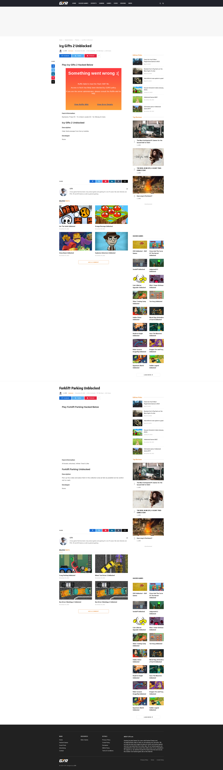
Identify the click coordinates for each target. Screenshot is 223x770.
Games (109, 3)
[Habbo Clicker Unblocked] (140, 311)
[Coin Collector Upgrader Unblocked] (140, 279)
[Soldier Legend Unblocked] (156, 359)
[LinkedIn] (53, 74)
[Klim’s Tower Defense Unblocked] (156, 279)
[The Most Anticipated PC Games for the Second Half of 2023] (148, 129)
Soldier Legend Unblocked (154, 367)
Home (74, 3)
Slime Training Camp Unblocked (139, 302)
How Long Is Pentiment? (144, 196)
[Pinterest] (53, 78)
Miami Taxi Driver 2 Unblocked (105, 575)
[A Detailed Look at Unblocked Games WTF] (137, 109)
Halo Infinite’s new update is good (153, 78)
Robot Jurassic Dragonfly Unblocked (139, 350)
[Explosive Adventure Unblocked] (111, 241)
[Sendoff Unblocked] (140, 263)
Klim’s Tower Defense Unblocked (156, 286)
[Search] (163, 3)
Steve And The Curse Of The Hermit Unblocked (156, 253)
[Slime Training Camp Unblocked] (140, 295)
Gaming (101, 3)
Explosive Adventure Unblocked (105, 253)
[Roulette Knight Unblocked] (140, 327)
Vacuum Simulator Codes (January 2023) (153, 89)
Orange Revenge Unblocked (104, 226)
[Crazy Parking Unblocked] (75, 563)
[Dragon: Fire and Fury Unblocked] (156, 343)
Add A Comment (93, 262)
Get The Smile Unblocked (67, 226)
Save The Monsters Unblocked (155, 334)
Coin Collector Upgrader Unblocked (139, 286)
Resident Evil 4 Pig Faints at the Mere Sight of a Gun (153, 70)
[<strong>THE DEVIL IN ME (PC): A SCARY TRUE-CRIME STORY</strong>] (148, 157)
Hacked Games (83, 3)
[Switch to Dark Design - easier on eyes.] (160, 3)
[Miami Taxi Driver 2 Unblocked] (111, 563)
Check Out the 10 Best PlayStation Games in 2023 (152, 61)
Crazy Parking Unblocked (67, 575)
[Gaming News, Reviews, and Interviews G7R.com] (63, 3)
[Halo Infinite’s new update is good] (137, 80)
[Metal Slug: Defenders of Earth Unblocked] (156, 311)
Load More (147, 375)
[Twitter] (53, 70)
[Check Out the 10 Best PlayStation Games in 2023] (137, 61)
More (130, 3)
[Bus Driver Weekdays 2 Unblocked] (75, 590)
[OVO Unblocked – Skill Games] (140, 245)
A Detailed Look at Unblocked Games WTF (152, 108)
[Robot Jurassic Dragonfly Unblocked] (140, 343)
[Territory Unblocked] (156, 295)
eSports (94, 3)
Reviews (123, 3)
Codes (116, 3)
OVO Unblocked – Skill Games (140, 252)
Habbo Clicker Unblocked (137, 318)
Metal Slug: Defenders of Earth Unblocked (156, 318)
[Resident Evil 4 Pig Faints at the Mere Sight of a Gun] (137, 71)
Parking (70, 393)
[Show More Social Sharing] (99, 55)
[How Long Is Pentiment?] (148, 184)
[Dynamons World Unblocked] (140, 359)
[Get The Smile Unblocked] (75, 214)
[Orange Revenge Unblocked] (111, 214)
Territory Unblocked (155, 301)
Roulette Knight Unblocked (138, 334)
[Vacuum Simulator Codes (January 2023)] (137, 90)
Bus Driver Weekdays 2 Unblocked (70, 602)
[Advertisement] (111, 21)
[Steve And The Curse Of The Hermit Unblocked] (156, 245)
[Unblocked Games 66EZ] (137, 99)
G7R (66, 51)
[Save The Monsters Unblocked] (156, 327)
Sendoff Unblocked (139, 269)
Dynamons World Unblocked (138, 367)
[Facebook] (53, 66)
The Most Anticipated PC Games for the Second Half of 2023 (149, 141)
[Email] (53, 81)
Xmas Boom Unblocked (66, 253)
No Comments (91, 51)
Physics (70, 51)
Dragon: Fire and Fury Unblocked (156, 350)
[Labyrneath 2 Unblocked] (156, 263)
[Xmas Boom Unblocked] (75, 241)
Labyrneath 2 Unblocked (153, 270)
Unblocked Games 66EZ (150, 97)
